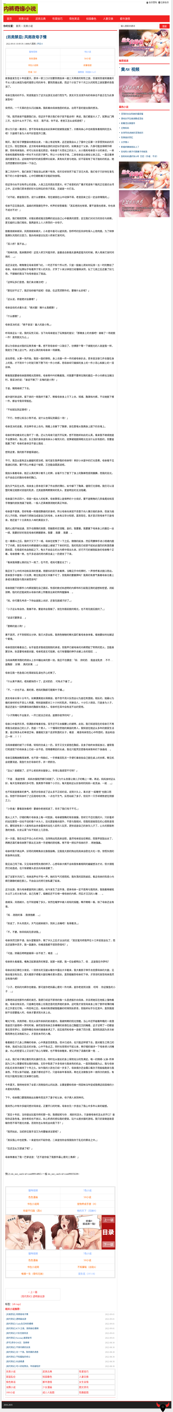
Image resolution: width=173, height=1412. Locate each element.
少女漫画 (47, 1387)
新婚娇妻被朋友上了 (130, 147)
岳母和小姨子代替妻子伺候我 (134, 152)
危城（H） (33, 72)
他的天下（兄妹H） (87, 1210)
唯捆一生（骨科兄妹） (33, 1274)
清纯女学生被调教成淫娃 (132, 119)
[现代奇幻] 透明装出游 (16, 1319)
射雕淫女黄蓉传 (128, 123)
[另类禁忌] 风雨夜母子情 (26, 37)
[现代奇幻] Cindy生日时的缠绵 (19, 1324)
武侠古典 (40, 18)
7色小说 (87, 52)
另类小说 (24, 18)
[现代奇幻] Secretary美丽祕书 (19, 1338)
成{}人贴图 (48, 1392)
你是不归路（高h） (33, 1210)
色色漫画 (33, 58)
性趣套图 (84, 1392)
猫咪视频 (33, 52)
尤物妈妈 (125, 128)
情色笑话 (74, 18)
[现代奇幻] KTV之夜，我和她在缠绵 (22, 1328)
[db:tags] (16, 1304)
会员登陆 (152, 2)
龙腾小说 (11, 1387)
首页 (9, 18)
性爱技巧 (57, 18)
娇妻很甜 (87, 65)
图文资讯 (84, 1387)
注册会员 (164, 2)
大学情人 (125, 142)
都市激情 (125, 18)
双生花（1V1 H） (87, 1274)
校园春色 (91, 18)
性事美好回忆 (127, 137)
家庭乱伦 (11, 1377)
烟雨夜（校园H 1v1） (87, 72)
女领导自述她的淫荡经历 (132, 133)
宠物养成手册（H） (87, 1204)
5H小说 (87, 58)
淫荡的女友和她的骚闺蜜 (132, 114)
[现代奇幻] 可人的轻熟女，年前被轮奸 (23, 1366)
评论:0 (40, 44)
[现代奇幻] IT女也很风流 (17, 1333)
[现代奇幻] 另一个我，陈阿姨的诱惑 (22, 1352)
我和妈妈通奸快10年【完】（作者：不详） (139, 156)
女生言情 (84, 1382)
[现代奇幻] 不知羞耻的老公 (18, 1357)
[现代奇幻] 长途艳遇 (15, 1361)
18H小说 (10, 1392)
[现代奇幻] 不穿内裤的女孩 (18, 1347)
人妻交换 (108, 18)
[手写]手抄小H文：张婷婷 (17, 1343)
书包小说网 (33, 65)
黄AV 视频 (130, 69)
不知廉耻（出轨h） (87, 1267)
